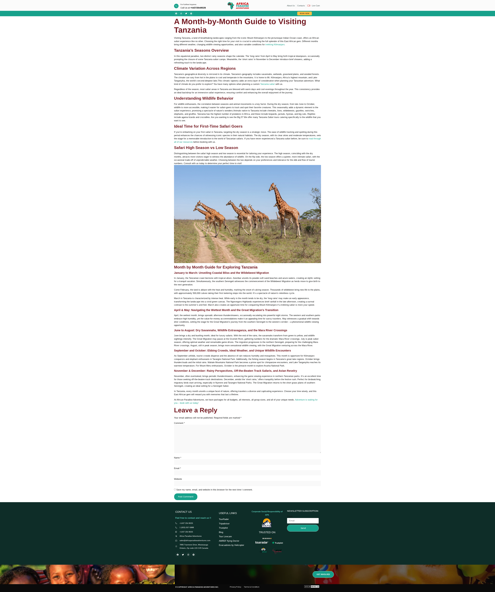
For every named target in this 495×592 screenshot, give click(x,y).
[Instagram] (181, 13)
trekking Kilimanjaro (274, 44)
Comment (179, 423)
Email (177, 468)
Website (178, 479)
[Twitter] (186, 13)
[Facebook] (176, 13)
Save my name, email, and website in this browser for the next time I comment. (214, 489)
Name (177, 458)
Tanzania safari (267, 84)
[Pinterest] (191, 13)
